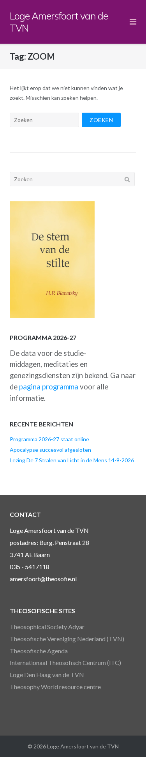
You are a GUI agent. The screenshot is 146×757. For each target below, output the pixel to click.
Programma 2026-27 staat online (49, 439)
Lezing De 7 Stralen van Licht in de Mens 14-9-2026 (72, 460)
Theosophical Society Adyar (47, 626)
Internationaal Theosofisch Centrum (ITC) (65, 662)
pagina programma (48, 386)
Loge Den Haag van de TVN (47, 674)
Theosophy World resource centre (55, 686)
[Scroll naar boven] (126, 738)
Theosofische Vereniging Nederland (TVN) (67, 638)
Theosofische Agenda (39, 650)
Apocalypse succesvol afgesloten (50, 449)
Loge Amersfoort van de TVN (83, 746)
